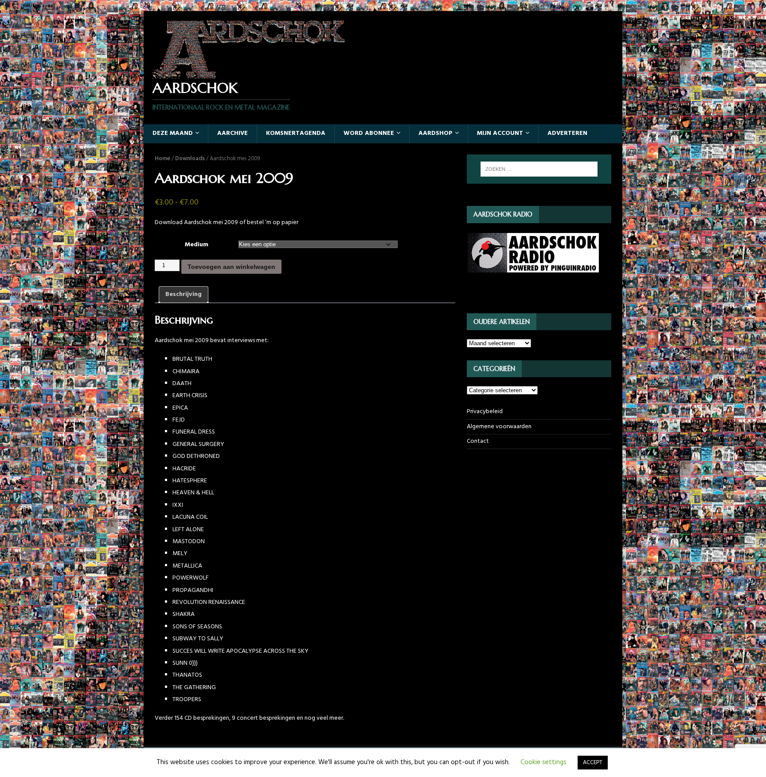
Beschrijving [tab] (183, 294)
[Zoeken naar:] (539, 169)
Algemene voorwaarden (499, 427)
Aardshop (435, 133)
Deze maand (172, 133)
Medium (196, 245)
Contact (478, 441)
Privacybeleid (485, 412)
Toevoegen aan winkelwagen (231, 266)
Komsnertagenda (295, 133)
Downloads (190, 158)
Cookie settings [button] (543, 762)
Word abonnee (369, 133)
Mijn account (500, 133)
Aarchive (232, 133)
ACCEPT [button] (592, 762)
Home (162, 158)
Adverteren (567, 133)
